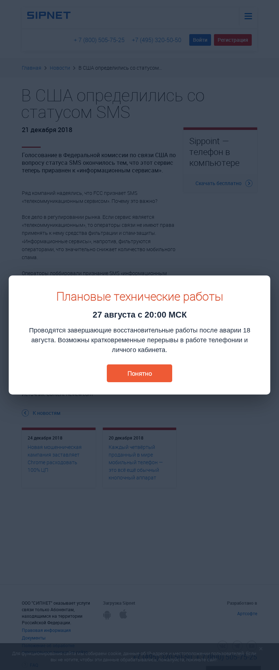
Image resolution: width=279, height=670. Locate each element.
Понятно (140, 373)
